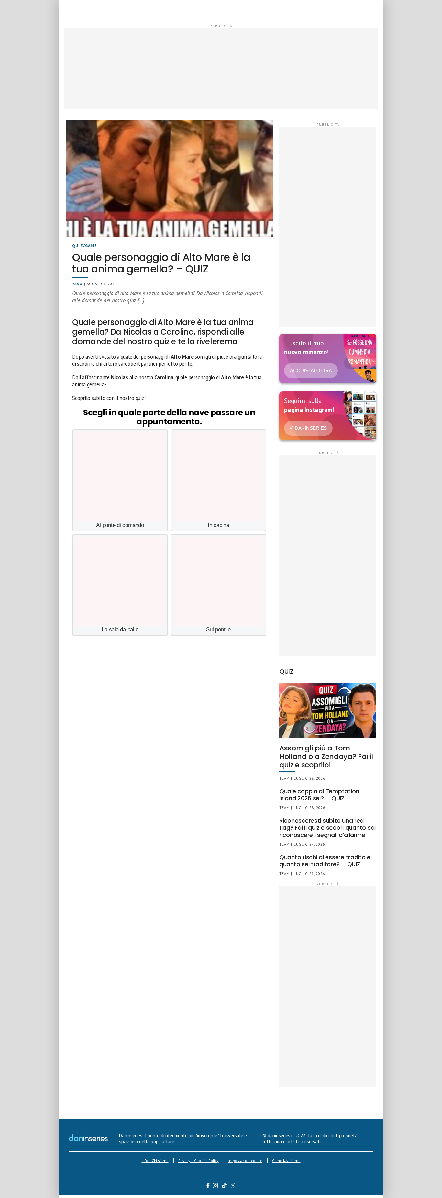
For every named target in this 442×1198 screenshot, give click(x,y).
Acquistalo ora (311, 370)
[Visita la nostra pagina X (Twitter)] (233, 1186)
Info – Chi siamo (155, 1160)
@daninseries (308, 428)
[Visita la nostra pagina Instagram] (215, 1186)
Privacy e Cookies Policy (198, 1160)
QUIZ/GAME (84, 245)
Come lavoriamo (286, 1160)
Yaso (77, 284)
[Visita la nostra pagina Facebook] (208, 1186)
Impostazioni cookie (245, 1160)
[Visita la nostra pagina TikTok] (224, 1186)
